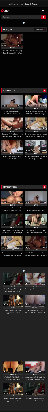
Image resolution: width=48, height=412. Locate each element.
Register (35, 4)
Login (27, 4)
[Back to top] (41, 405)
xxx (6, 11)
